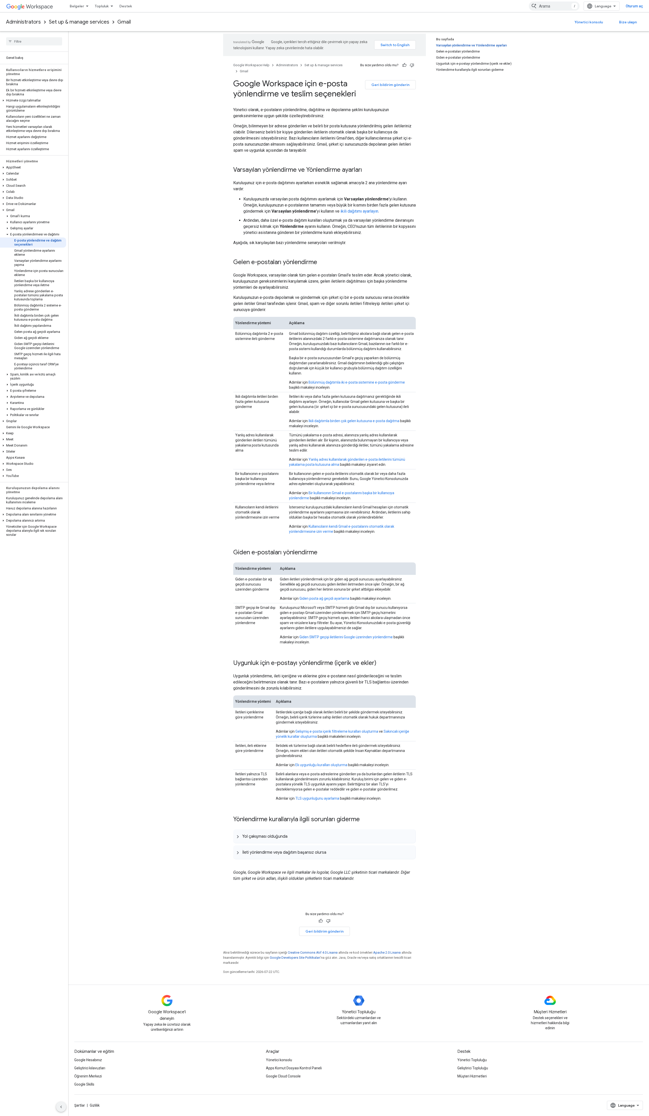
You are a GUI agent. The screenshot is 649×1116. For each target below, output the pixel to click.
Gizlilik (95, 1105)
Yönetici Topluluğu (472, 1060)
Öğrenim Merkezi (88, 1076)
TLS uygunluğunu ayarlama (317, 798)
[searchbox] (34, 41)
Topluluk (102, 6)
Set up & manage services (79, 22)
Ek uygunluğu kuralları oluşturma (321, 765)
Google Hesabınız (88, 1060)
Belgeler (77, 6)
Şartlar (79, 1105)
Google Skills (84, 1084)
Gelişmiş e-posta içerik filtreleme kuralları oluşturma (336, 731)
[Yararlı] (404, 65)
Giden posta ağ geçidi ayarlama (324, 598)
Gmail (124, 22)
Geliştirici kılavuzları (89, 1068)
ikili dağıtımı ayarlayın (359, 211)
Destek (125, 6)
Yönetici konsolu (588, 22)
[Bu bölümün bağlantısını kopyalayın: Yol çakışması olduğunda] (292, 836)
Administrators (23, 22)
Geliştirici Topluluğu (472, 1068)
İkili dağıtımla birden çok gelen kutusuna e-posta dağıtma (354, 421)
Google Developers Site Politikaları (295, 957)
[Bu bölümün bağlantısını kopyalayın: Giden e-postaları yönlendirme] (322, 553)
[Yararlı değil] (412, 65)
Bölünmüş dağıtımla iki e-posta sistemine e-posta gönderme (357, 382)
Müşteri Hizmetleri (472, 1076)
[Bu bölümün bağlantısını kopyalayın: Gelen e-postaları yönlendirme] (322, 263)
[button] (33, 100)
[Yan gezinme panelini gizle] (61, 1107)
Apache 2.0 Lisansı (387, 952)
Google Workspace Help (251, 65)
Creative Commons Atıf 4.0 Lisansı (313, 952)
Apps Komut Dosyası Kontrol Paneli (294, 1068)
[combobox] (554, 6)
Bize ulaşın (628, 22)
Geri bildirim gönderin (390, 84)
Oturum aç (634, 6)
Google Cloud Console (283, 1076)
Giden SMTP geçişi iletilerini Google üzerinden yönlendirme (346, 637)
